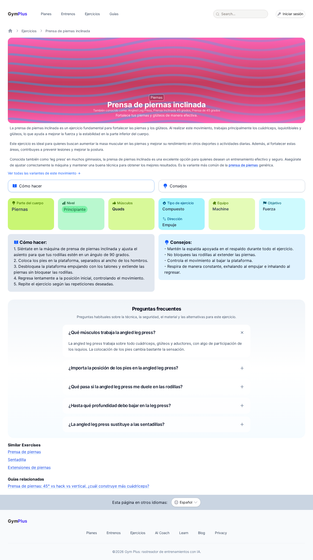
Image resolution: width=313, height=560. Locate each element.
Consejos (178, 185)
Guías (114, 14)
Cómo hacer (30, 185)
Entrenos (68, 14)
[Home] (10, 30)
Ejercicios (92, 14)
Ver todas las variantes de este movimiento (44, 173)
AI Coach (162, 533)
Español (186, 502)
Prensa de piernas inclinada (67, 31)
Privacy (221, 533)
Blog (201, 533)
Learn (183, 533)
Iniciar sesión (293, 14)
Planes (46, 14)
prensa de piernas (243, 165)
